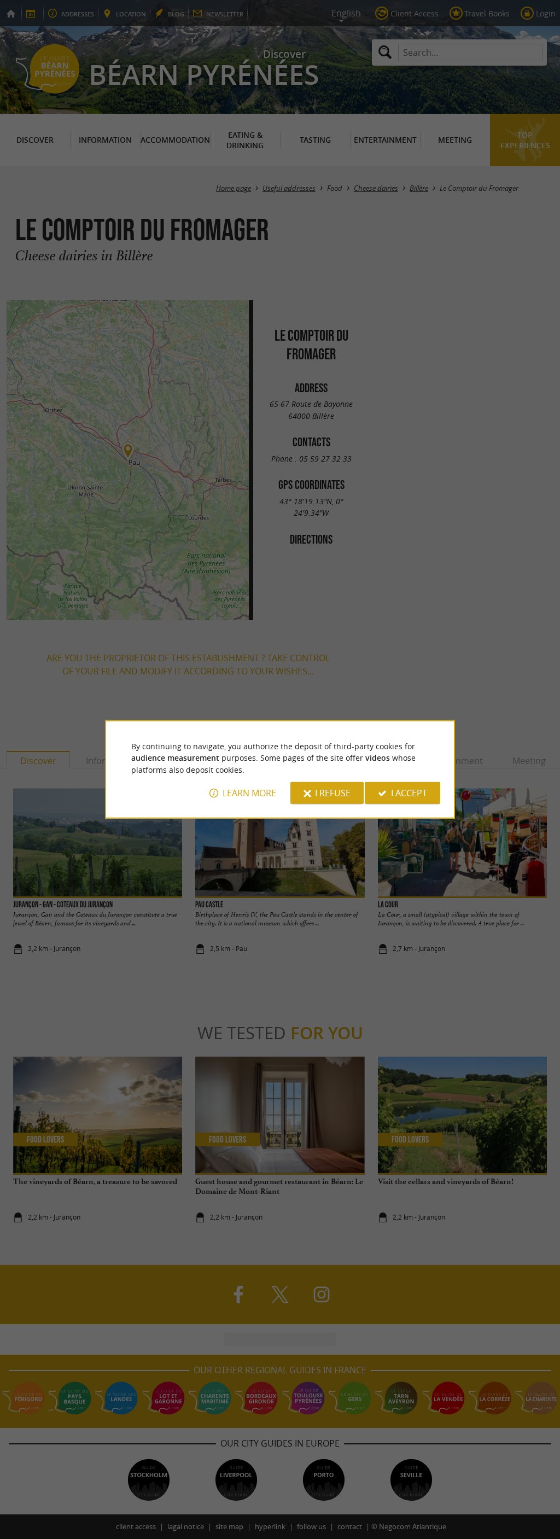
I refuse (333, 793)
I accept (409, 793)
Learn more (249, 793)
